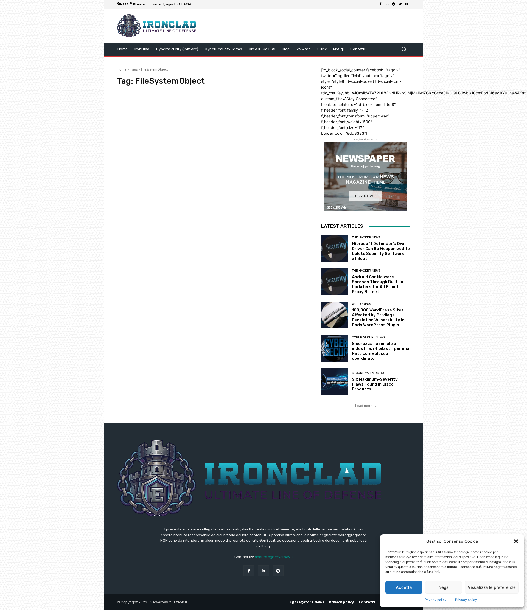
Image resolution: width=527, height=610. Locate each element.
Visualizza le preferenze (492, 587)
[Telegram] (393, 4)
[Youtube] (406, 4)
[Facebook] (380, 4)
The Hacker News (366, 237)
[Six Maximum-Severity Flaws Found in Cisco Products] (334, 381)
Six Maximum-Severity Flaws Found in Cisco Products (375, 384)
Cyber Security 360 (368, 337)
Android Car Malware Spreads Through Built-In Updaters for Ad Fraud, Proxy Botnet (377, 284)
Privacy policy (436, 600)
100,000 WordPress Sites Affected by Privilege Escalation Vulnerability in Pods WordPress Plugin (378, 317)
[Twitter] (400, 4)
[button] (516, 541)
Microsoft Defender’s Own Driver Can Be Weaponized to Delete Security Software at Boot (381, 251)
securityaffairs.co (368, 373)
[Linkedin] (387, 4)
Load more (363, 405)
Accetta (404, 587)
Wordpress (361, 303)
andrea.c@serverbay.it (274, 557)
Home (122, 69)
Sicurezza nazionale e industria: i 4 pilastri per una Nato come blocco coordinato (380, 351)
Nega (443, 587)
